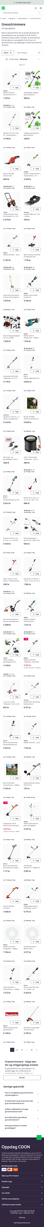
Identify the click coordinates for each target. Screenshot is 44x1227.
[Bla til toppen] (39, 1137)
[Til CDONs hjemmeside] (3, 8)
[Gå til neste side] (37, 1050)
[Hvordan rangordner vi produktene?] (6, 59)
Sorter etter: (14, 59)
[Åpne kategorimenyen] (40, 8)
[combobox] (22, 13)
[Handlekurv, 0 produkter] (35, 8)
